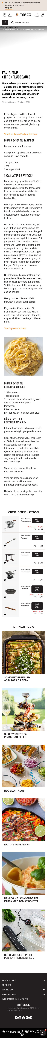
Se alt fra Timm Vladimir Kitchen (20, 134)
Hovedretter (10, 30)
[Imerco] (23, 15)
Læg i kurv (37, 520)
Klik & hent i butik (37, 589)
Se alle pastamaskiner (15, 328)
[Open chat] (5, 22)
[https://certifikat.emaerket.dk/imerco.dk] (22, 1034)
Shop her (8, 8)
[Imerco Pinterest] (27, 1018)
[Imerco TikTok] (23, 1018)
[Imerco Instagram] (19, 1018)
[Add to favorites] (5, 529)
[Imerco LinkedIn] (30, 1018)
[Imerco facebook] (16, 1018)
